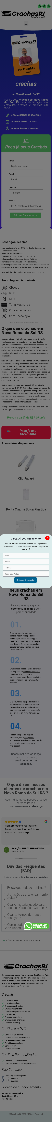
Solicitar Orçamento (25, 580)
